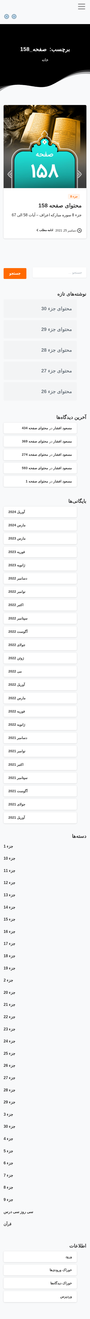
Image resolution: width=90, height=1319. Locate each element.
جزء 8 (8, 1187)
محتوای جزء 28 (56, 350)
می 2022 (15, 671)
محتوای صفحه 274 (35, 454)
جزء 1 (8, 846)
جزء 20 (9, 992)
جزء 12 (9, 883)
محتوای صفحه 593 (35, 468)
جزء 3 (8, 1114)
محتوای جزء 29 (56, 329)
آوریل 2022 (16, 684)
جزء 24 (9, 1041)
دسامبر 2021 (17, 738)
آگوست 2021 (18, 791)
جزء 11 (9, 871)
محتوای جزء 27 (56, 370)
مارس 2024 (17, 525)
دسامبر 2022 (17, 578)
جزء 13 (9, 895)
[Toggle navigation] (81, 6)
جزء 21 (9, 1004)
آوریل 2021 (16, 817)
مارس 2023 (17, 538)
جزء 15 (9, 919)
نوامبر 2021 (16, 751)
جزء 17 (9, 944)
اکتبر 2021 (16, 764)
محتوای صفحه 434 (35, 428)
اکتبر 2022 (16, 605)
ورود (69, 1257)
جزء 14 (9, 907)
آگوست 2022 (18, 631)
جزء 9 (8, 1200)
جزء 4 (8, 1139)
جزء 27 (9, 1078)
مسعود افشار (62, 428)
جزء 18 (9, 956)
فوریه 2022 (16, 711)
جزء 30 (9, 1126)
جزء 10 (9, 858)
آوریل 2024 (16, 512)
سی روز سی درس (18, 1212)
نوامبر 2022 (16, 592)
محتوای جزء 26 (56, 391)
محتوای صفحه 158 (60, 206)
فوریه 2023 (16, 552)
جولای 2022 (16, 645)
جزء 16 (9, 932)
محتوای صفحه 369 (35, 441)
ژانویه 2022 (16, 724)
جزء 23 (9, 1029)
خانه (45, 60)
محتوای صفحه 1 (37, 481)
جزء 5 (8, 1151)
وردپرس (66, 1296)
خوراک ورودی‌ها (61, 1270)
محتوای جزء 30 (56, 308)
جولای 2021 (16, 804)
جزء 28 (9, 1090)
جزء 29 (9, 1102)
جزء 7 (8, 1175)
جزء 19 (9, 968)
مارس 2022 (17, 698)
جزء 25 (9, 1053)
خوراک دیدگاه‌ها (61, 1283)
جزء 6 (8, 1163)
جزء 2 (8, 980)
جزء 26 (9, 1065)
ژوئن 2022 (16, 658)
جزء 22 (9, 1017)
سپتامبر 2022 (18, 618)
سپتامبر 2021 (18, 778)
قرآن (8, 1224)
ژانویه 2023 (16, 565)
